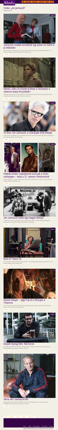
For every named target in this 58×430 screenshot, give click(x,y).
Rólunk (18, 417)
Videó (47, 2)
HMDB (29, 426)
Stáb (6, 417)
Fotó (51, 2)
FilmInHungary (36, 426)
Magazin (28, 2)
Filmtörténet (44, 426)
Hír (23, 2)
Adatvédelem (31, 417)
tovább (6, 54)
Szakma (51, 426)
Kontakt (24, 417)
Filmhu (24, 426)
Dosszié (41, 2)
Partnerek (11, 417)
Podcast (35, 2)
